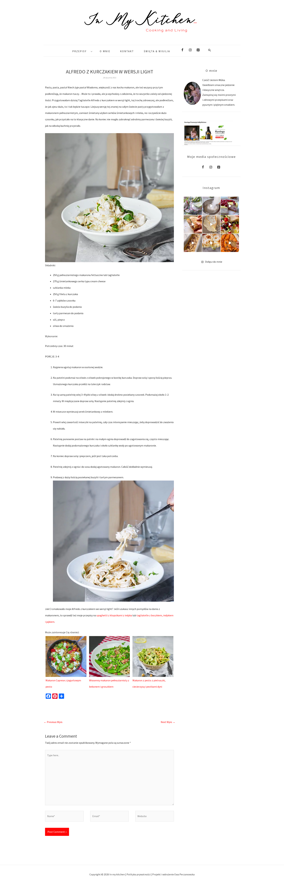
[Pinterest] (198, 50)
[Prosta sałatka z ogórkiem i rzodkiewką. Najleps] (193, 206)
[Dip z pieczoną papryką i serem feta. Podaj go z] (230, 243)
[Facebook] (182, 50)
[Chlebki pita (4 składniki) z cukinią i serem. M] (211, 243)
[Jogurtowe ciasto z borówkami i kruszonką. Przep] (211, 206)
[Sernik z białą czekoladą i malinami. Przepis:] (230, 206)
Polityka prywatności (139, 874)
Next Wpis (168, 722)
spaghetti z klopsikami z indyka (114, 615)
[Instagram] (190, 50)
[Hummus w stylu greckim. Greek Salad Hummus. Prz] (230, 224)
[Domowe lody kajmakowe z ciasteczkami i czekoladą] (193, 243)
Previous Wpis (53, 722)
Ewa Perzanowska (184, 874)
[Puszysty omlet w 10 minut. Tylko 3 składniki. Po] (211, 224)
